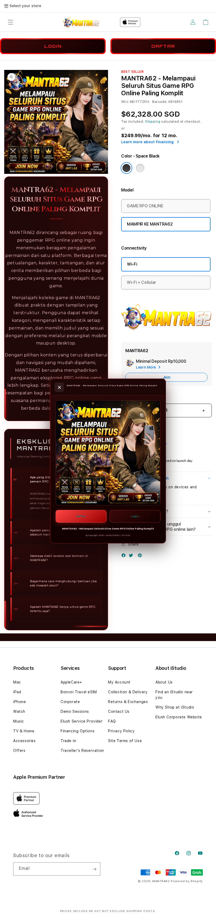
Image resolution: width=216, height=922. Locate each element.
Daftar (81, 516)
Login (135, 516)
